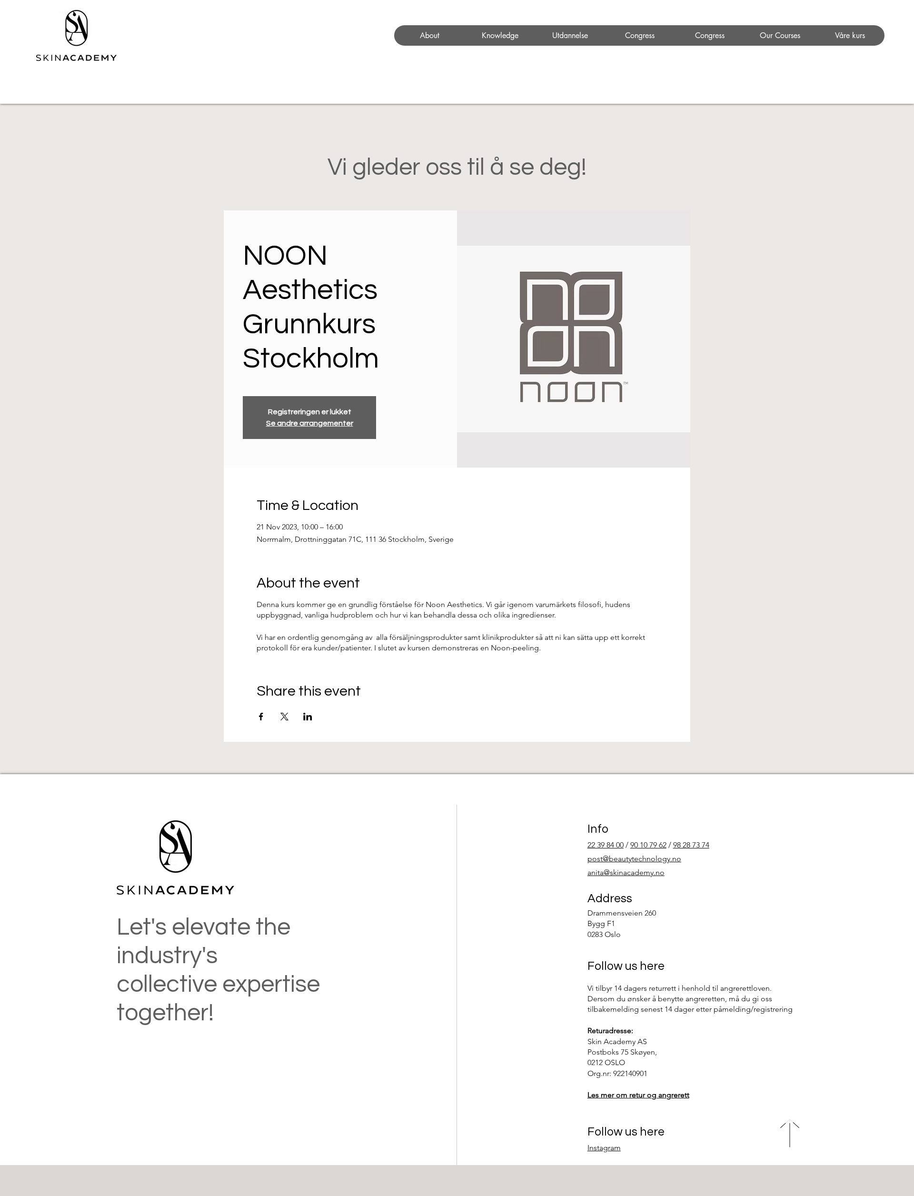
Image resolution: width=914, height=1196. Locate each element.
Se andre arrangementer (309, 423)
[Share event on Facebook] (261, 716)
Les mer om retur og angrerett (638, 1094)
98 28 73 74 (691, 844)
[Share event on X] (284, 716)
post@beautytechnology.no (634, 858)
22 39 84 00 (605, 844)
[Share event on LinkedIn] (307, 716)
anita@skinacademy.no (626, 872)
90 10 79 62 (648, 844)
